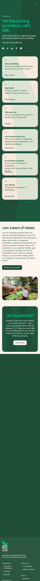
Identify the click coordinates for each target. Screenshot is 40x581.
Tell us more (9, 172)
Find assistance (10, 99)
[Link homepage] (15, 546)
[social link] (3, 48)
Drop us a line (10, 75)
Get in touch (9, 148)
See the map (9, 196)
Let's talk (8, 123)
